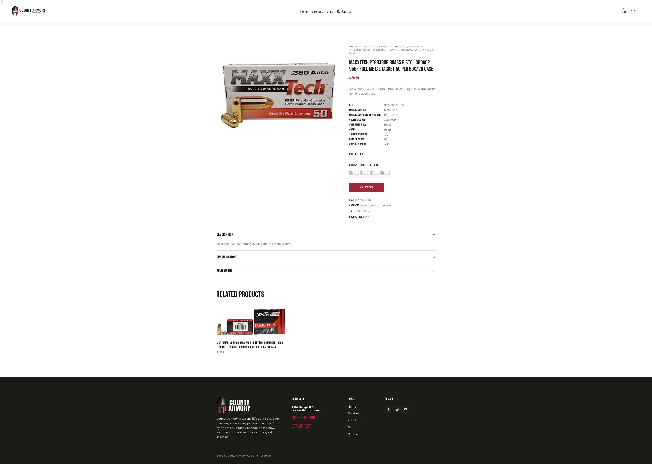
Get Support (301, 426)
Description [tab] (224, 234)
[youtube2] (405, 409)
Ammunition (368, 46)
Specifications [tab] (226, 257)
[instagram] (397, 409)
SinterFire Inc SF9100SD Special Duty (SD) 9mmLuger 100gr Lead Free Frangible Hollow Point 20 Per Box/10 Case (249, 345)
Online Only (362, 211)
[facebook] (388, 409)
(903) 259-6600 (303, 418)
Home (353, 46)
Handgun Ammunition (392, 46)
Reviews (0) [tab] (224, 270)
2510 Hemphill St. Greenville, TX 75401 (306, 409)
